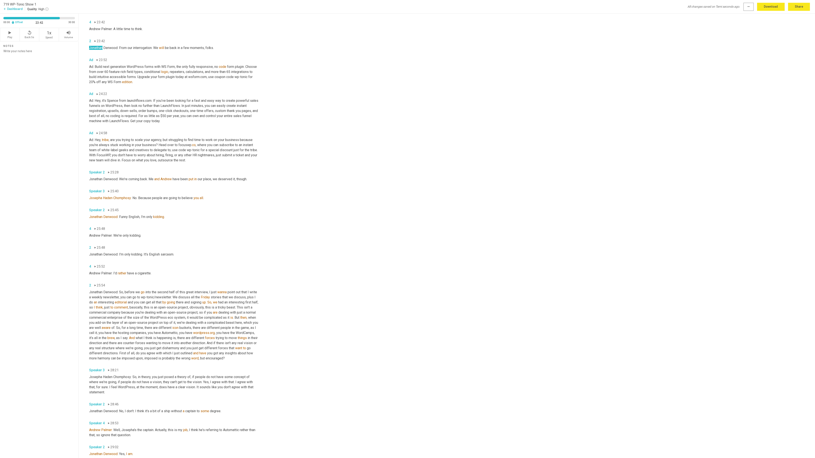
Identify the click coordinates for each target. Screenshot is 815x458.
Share (799, 6)
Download (771, 6)
